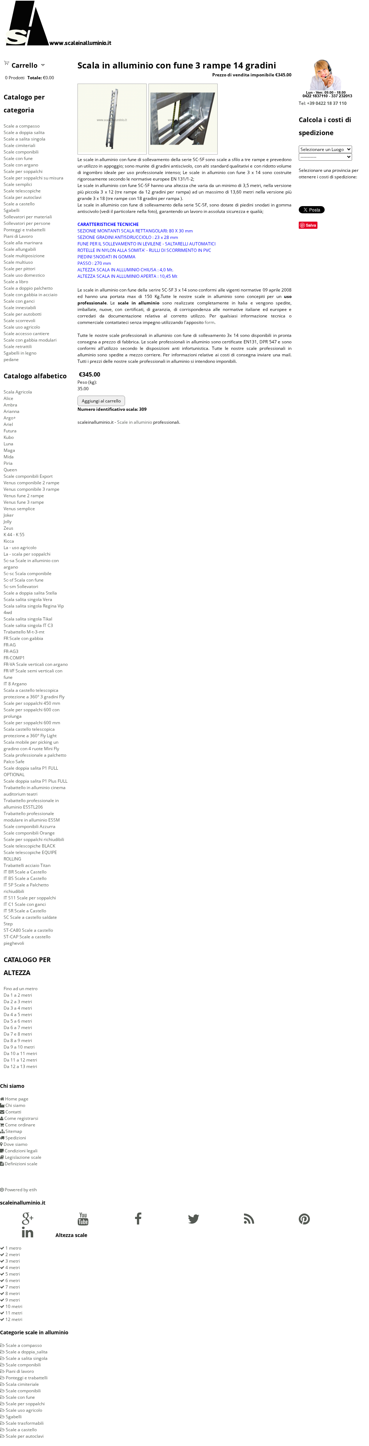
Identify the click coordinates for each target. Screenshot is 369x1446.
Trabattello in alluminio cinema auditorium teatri (35, 790)
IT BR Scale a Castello (25, 872)
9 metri (12, 1300)
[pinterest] (304, 1222)
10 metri (13, 1306)
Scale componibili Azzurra (29, 826)
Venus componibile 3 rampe (31, 489)
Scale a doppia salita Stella (30, 593)
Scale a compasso (22, 126)
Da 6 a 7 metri (18, 1027)
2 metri (12, 1254)
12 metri (13, 1319)
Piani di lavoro (19, 1371)
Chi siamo (14, 1105)
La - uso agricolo (20, 547)
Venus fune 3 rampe (24, 502)
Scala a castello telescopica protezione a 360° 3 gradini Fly (34, 693)
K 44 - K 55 (14, 534)
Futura (10, 431)
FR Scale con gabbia (23, 638)
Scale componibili (21, 152)
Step (8, 924)
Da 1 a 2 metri (18, 995)
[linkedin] (27, 1235)
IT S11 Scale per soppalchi (30, 898)
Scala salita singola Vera (28, 599)
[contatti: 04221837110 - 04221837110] (327, 97)
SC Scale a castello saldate (30, 917)
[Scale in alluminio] (58, 23)
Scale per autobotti (22, 314)
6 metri (12, 1280)
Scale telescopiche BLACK (29, 846)
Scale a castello (19, 204)
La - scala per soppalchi (27, 554)
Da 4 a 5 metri (18, 1014)
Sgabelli (11, 210)
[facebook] (138, 1222)
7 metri (12, 1287)
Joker (9, 515)
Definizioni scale (20, 1164)
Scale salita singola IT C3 (28, 625)
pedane (11, 359)
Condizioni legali (20, 1151)
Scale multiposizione (24, 256)
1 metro (12, 1248)
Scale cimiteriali (19, 145)
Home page (16, 1099)
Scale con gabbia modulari (30, 340)
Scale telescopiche (22, 191)
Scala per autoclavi (22, 197)
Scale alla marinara (23, 243)
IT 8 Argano (15, 684)
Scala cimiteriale (22, 1384)
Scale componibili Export (28, 476)
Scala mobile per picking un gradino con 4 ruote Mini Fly (31, 745)
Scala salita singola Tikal (28, 619)
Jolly (8, 522)
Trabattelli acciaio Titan (27, 865)
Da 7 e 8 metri (18, 1034)
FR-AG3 (11, 651)
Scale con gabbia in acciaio (30, 295)
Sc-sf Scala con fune (24, 580)
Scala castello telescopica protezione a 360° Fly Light (30, 732)
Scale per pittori (19, 269)
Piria (8, 463)
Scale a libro (16, 282)
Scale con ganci (19, 301)
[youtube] (83, 1222)
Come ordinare (19, 1125)
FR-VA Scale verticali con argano (36, 664)
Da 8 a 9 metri (18, 1040)
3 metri (12, 1261)
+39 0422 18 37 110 (327, 103)
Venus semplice (19, 509)
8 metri (12, 1293)
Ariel (8, 424)
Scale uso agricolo (22, 327)
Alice (8, 398)
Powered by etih (20, 1190)
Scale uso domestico (24, 275)
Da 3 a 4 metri (18, 1008)
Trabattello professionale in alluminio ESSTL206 (31, 803)
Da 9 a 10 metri (19, 1047)
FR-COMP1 (14, 658)
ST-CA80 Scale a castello (28, 930)
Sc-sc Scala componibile (28, 573)
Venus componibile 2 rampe (31, 483)
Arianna (11, 411)
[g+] (28, 1222)
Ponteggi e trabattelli (24, 230)
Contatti (12, 1112)
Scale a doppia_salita (26, 1352)
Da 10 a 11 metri (20, 1053)
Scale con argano (21, 165)
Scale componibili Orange (29, 833)
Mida (9, 457)
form (209, 322)
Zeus (8, 528)
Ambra (10, 405)
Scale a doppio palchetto (28, 288)
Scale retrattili (18, 346)
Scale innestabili (20, 307)
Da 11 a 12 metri (20, 1060)
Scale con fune (18, 158)
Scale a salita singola (24, 139)
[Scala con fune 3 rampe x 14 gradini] (112, 151)
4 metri (12, 1267)
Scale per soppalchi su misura (33, 178)
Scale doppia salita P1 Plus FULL (35, 781)
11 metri (13, 1313)
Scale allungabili (20, 249)
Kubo (9, 437)
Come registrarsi (20, 1118)
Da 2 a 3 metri (18, 1001)
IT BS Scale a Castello (25, 878)
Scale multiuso (18, 262)
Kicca (9, 541)
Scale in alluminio (134, 422)
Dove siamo (15, 1144)
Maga (9, 450)
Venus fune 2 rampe (24, 496)
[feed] (249, 1222)
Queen (10, 470)
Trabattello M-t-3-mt (24, 632)
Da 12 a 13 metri (20, 1066)
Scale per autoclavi (24, 1436)
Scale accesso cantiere (26, 333)
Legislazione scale (22, 1157)
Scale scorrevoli (19, 320)
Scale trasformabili (24, 1423)
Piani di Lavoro (18, 236)
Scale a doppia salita (24, 132)
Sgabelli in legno (20, 353)
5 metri (12, 1274)
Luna (8, 444)
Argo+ (10, 418)
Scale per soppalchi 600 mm (32, 723)
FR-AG (10, 645)
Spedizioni (15, 1138)
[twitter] (194, 1222)
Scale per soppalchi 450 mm (32, 703)
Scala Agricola (18, 392)
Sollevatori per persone (27, 223)
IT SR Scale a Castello (25, 911)
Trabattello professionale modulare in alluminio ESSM (32, 816)
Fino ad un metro (20, 988)
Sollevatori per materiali (28, 217)
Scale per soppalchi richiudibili (34, 839)
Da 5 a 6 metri (18, 1021)
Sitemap (13, 1131)
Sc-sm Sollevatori (21, 586)
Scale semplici (18, 184)
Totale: (34, 78)
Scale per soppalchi (23, 171)
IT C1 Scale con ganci (25, 904)
